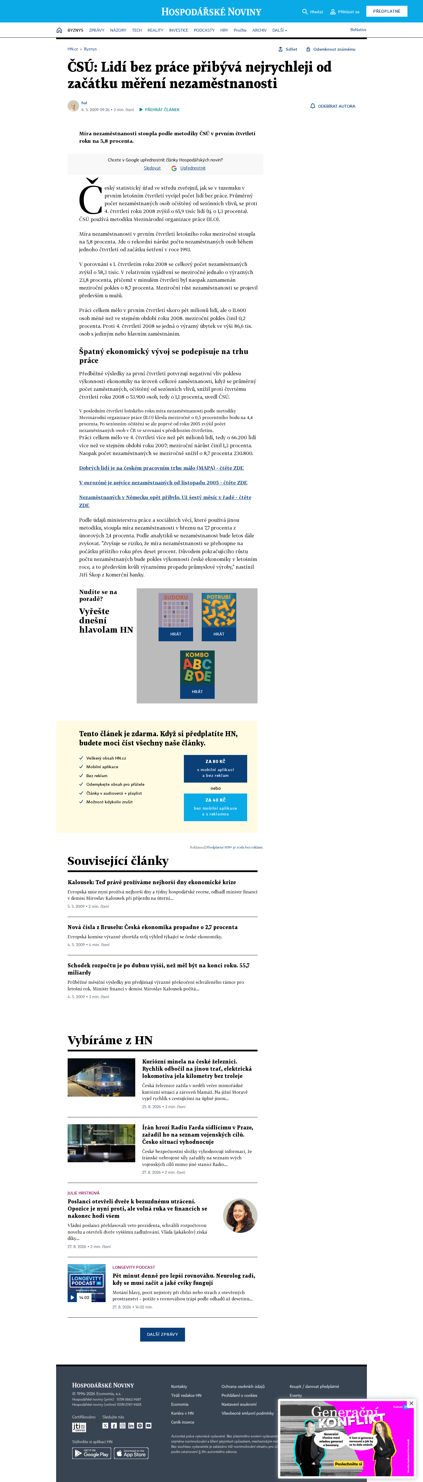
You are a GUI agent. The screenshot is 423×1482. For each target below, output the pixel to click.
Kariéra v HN (182, 1413)
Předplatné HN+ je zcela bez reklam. (234, 847)
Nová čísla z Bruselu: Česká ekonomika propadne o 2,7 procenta (153, 927)
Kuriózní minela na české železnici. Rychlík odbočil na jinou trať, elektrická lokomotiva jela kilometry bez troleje (197, 1069)
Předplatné (387, 11)
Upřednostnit (193, 168)
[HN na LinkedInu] (131, 1425)
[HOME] (59, 30)
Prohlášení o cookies (239, 1396)
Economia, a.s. (108, 1394)
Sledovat (152, 168)
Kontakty (179, 1387)
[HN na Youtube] (148, 1425)
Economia (179, 1405)
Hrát (176, 633)
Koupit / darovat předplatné (314, 1387)
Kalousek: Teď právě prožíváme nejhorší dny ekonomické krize (152, 882)
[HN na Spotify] (140, 1425)
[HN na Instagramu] (122, 1425)
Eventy (296, 1396)
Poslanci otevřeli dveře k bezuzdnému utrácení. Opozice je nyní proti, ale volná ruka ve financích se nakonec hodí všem (137, 1209)
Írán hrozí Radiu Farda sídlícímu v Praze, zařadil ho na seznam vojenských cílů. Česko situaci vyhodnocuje (197, 1135)
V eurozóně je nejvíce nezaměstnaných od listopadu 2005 (163, 483)
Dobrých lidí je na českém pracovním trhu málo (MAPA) (161, 468)
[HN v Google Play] (91, 1453)
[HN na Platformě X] (105, 1425)
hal (84, 102)
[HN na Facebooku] (114, 1425)
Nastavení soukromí (239, 1405)
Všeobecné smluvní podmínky (248, 1413)
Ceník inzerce (182, 1422)
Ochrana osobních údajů (243, 1387)
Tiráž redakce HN (186, 1396)
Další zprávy (162, 1334)
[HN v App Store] (131, 1453)
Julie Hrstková (84, 1192)
